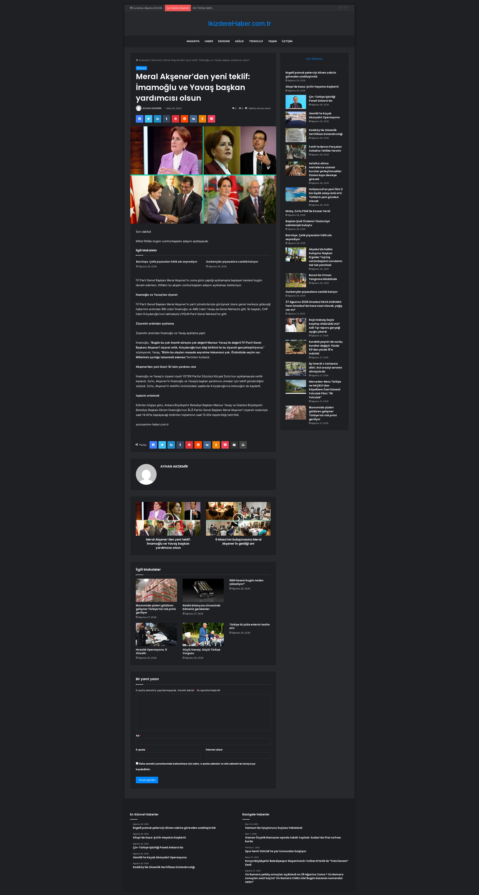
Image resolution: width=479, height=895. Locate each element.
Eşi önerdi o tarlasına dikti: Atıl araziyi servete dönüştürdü (325, 367)
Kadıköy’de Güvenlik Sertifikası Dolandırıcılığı (326, 132)
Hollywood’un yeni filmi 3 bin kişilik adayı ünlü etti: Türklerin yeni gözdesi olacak (326, 195)
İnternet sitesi (214, 749)
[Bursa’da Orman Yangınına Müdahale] (296, 280)
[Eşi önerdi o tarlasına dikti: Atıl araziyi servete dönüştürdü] (296, 369)
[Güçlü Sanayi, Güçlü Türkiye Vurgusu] (203, 634)
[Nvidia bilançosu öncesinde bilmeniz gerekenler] (203, 590)
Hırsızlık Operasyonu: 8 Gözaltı (151, 651)
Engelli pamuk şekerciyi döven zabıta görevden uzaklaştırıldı (311, 74)
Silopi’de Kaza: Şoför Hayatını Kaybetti (312, 87)
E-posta (141, 749)
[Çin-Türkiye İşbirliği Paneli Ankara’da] (296, 102)
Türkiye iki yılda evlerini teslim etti (249, 626)
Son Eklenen (314, 58)
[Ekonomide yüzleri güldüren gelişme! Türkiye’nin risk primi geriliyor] (156, 590)
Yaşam (272, 41)
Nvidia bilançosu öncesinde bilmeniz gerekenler (201, 607)
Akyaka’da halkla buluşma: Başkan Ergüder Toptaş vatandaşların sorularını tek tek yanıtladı (325, 257)
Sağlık (239, 41)
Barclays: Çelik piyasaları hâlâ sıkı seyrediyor (166, 262)
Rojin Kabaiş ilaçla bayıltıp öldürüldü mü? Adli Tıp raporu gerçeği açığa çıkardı (324, 326)
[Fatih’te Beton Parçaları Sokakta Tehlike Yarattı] (296, 152)
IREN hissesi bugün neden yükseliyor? (246, 582)
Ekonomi (224, 41)
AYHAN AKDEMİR (152, 108)
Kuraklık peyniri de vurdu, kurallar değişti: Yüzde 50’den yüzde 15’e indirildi (326, 347)
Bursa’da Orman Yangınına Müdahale (323, 277)
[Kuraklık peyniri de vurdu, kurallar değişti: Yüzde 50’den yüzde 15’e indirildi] (296, 347)
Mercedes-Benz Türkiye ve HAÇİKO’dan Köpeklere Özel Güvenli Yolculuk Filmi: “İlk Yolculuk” (325, 389)
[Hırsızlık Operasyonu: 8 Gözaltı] (156, 634)
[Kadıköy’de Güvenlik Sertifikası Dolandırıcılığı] (296, 135)
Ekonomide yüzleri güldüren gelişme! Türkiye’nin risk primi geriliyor (156, 609)
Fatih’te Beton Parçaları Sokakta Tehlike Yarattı (325, 149)
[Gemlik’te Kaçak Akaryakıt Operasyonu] (296, 119)
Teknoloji (256, 41)
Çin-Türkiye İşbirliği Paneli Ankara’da (213, 7)
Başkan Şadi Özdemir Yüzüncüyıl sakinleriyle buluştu (308, 223)
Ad (138, 735)
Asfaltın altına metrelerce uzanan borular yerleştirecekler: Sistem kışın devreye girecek (325, 171)
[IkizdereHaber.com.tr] (239, 23)
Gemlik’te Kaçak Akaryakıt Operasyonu (324, 115)
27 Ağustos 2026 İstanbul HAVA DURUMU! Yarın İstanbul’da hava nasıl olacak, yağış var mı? (314, 306)
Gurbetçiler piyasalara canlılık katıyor (232, 262)
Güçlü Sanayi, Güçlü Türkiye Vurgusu (201, 651)
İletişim (287, 41)
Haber (209, 41)
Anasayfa (193, 41)
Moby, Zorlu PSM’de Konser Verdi (308, 211)
